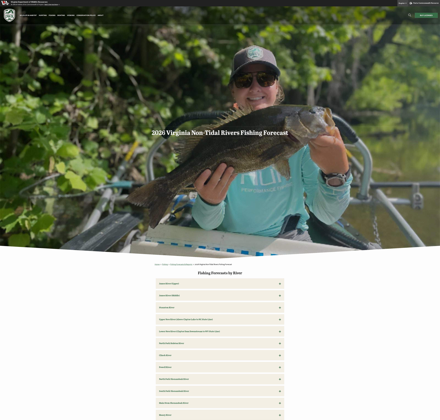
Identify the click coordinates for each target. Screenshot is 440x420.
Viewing (70, 15)
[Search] (409, 16)
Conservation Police (86, 15)
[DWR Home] (9, 15)
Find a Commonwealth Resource (426, 3)
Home (157, 264)
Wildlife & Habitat (28, 15)
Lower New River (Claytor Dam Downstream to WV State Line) (189, 331)
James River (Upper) (169, 283)
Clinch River (165, 355)
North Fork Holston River (171, 343)
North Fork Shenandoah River (174, 379)
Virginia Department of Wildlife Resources (29, 2)
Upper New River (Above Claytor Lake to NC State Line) (186, 319)
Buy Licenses (426, 15)
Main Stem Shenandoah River (173, 402)
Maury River (165, 414)
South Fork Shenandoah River (174, 391)
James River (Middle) (169, 295)
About (100, 15)
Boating (61, 15)
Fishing (52, 15)
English (403, 3)
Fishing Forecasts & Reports (181, 264)
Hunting (43, 15)
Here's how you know (51, 4)
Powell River (165, 367)
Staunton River (166, 307)
